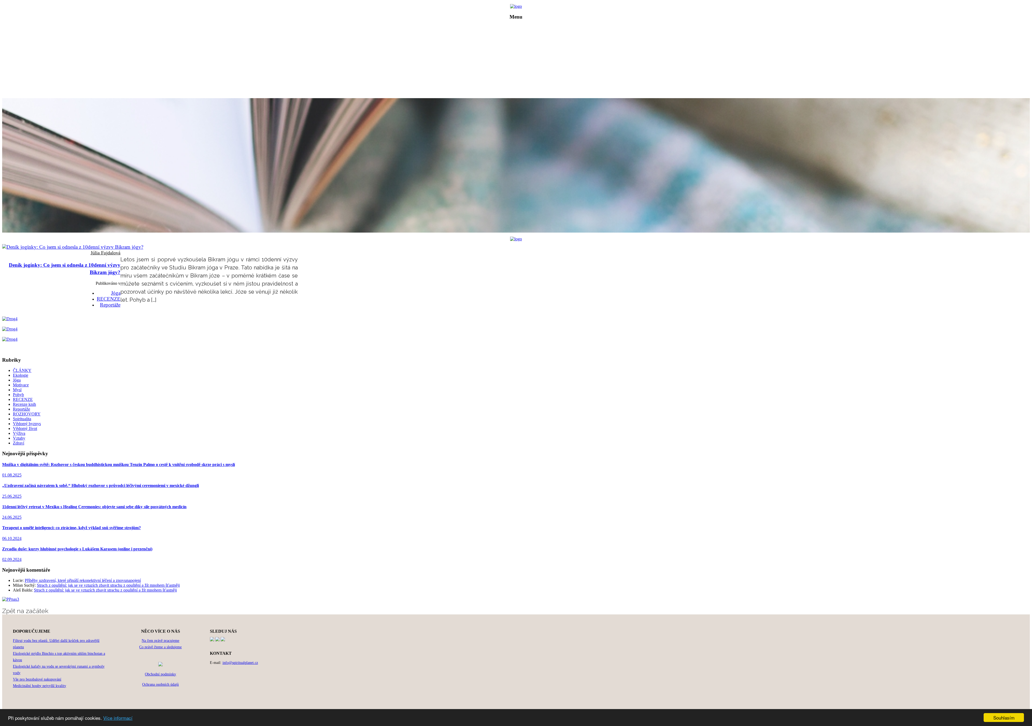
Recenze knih (24, 404)
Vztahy (19, 438)
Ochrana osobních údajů (160, 684)
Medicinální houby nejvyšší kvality (39, 686)
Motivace (21, 385)
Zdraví (18, 443)
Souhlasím (1004, 717)
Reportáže (110, 305)
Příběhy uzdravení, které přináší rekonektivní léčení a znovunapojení (83, 580)
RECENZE (520, 65)
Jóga (115, 293)
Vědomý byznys (27, 423)
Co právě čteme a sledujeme (160, 647)
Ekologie (20, 375)
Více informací (117, 717)
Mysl (17, 389)
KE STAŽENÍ (520, 80)
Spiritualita (22, 419)
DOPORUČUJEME (520, 72)
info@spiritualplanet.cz (240, 663)
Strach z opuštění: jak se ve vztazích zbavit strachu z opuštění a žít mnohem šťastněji (108, 585)
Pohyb (18, 394)
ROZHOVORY (520, 57)
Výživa (19, 433)
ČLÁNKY (520, 50)
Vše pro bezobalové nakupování (37, 679)
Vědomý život (25, 428)
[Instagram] (223, 640)
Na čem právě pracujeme (160, 641)
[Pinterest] (217, 640)
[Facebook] (212, 640)
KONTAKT (520, 87)
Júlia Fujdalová (105, 252)
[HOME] (516, 6)
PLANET (520, 42)
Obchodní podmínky (160, 674)
